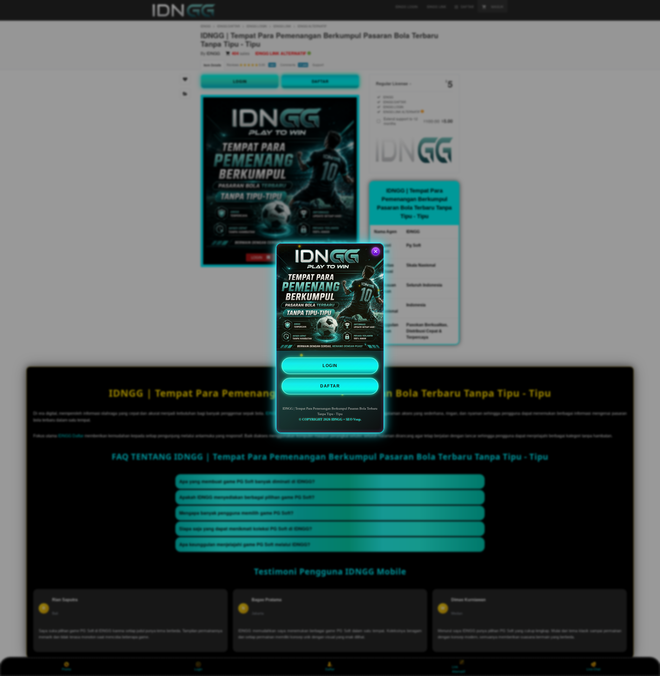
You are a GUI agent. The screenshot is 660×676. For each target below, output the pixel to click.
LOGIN (330, 365)
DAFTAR (330, 386)
